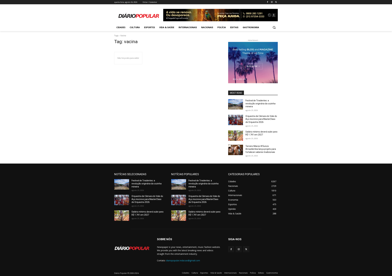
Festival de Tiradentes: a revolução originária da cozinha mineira (260, 103)
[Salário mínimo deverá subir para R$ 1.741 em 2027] (235, 135)
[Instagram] (271, 2)
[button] (274, 27)
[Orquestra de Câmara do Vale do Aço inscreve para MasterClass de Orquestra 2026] (235, 120)
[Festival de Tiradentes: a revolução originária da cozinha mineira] (235, 104)
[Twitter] (276, 2)
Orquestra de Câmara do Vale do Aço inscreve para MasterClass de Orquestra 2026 (261, 119)
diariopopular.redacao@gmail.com (183, 260)
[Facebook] (267, 2)
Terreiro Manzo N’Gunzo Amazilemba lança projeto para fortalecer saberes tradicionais (260, 149)
